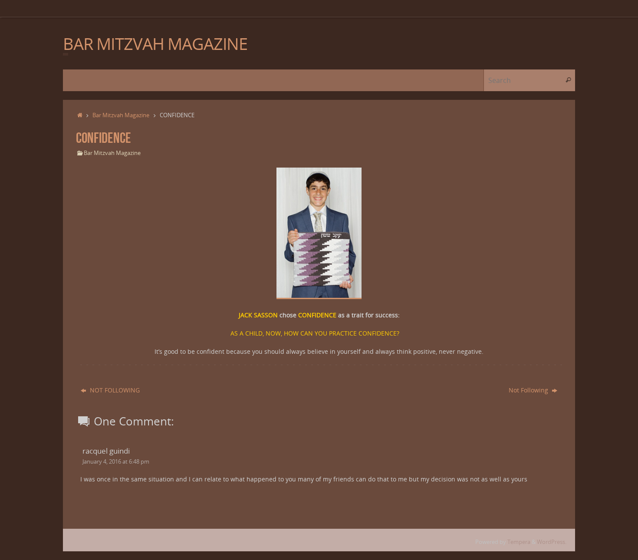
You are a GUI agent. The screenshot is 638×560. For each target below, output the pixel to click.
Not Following (529, 390)
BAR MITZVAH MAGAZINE (155, 44)
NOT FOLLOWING (114, 390)
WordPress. (551, 542)
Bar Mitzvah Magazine (120, 115)
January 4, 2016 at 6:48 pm (115, 461)
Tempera (518, 542)
